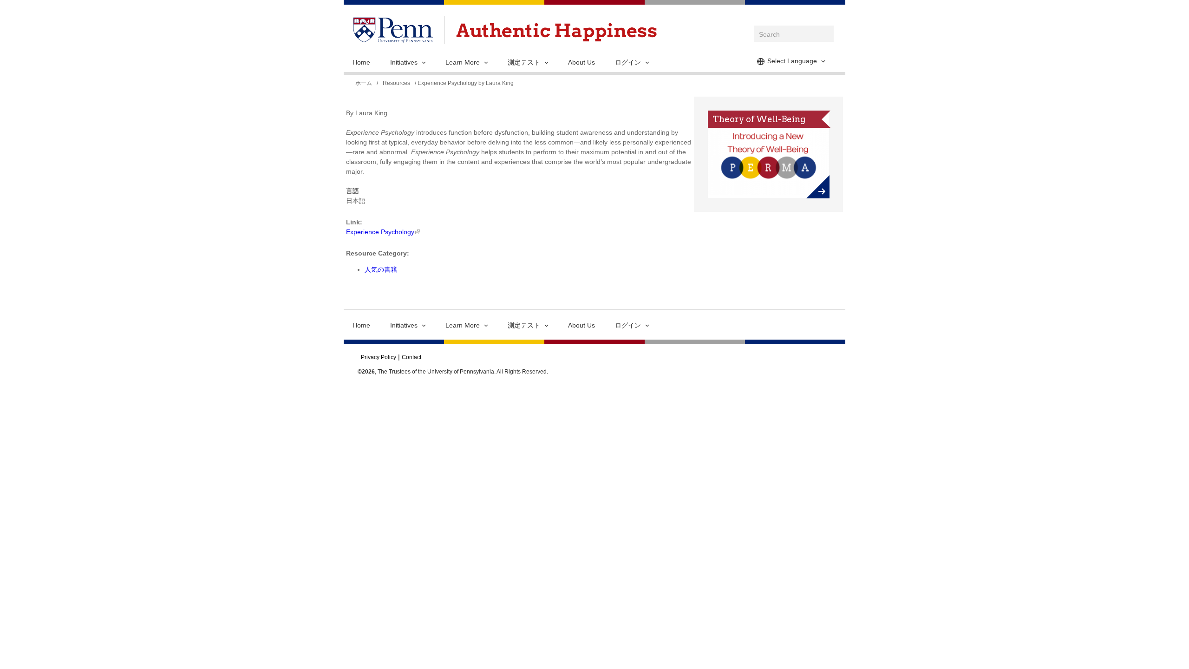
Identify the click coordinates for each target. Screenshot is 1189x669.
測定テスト (524, 62)
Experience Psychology (380, 232)
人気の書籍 (381, 269)
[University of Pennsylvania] (393, 38)
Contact (411, 357)
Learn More (462, 62)
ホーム (363, 83)
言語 (352, 191)
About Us (581, 62)
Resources (396, 83)
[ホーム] (556, 32)
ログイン (628, 62)
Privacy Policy (378, 357)
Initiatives (404, 62)
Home (361, 62)
